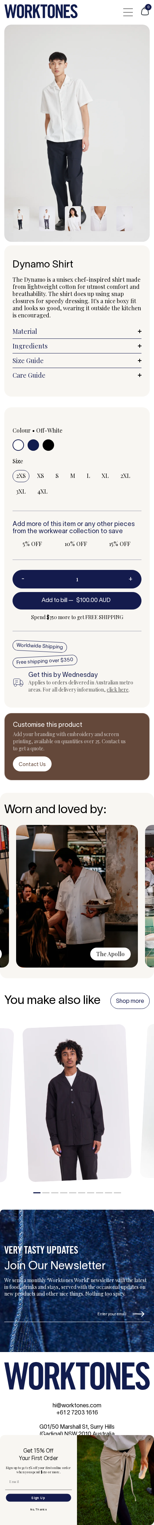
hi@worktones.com (77, 1405)
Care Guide (29, 375)
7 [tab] (90, 1192)
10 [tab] (117, 1192)
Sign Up (38, 1497)
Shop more (130, 1001)
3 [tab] (54, 1192)
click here (118, 689)
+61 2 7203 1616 (77, 1413)
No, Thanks (38, 1509)
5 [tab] (72, 1192)
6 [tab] (81, 1192)
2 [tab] (45, 1192)
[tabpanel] (77, 1103)
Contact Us (32, 764)
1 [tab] (36, 1192)
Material (25, 331)
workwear (53, 532)
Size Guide (28, 360)
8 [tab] (99, 1192)
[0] (145, 14)
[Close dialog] (149, 1439)
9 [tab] (108, 1192)
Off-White (49, 430)
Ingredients (30, 346)
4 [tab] (63, 1192)
